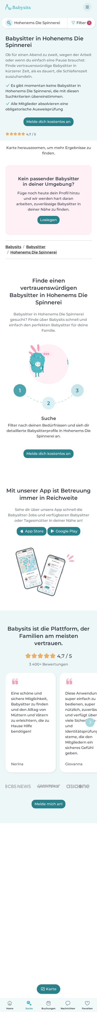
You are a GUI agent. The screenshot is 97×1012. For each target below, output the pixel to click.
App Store (34, 531)
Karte (51, 989)
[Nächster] (90, 722)
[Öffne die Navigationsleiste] (87, 7)
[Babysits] (18, 7)
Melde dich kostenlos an (48, 121)
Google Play (66, 531)
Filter (83, 23)
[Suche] (9, 23)
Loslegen (48, 220)
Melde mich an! (48, 804)
